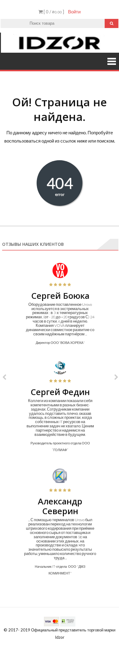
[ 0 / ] (53, 11)
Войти (74, 11)
